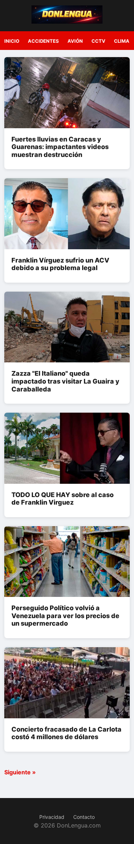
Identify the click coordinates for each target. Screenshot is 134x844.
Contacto (84, 817)
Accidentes (43, 41)
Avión (75, 41)
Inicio (11, 41)
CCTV (98, 41)
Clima (121, 41)
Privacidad (51, 817)
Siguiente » (20, 772)
